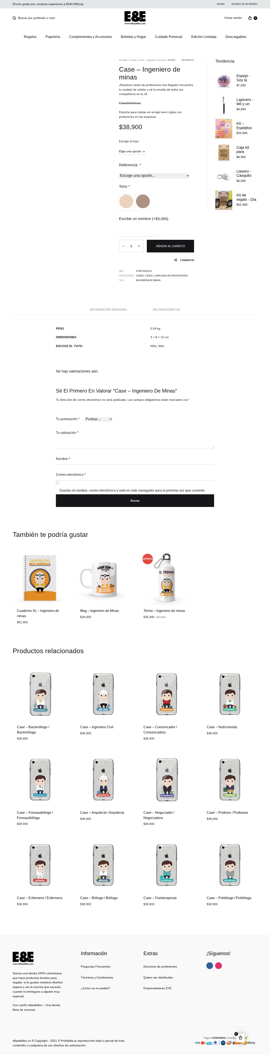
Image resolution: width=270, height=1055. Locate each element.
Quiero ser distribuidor (158, 977)
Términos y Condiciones (97, 977)
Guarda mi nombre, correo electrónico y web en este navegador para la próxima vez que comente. (132, 490)
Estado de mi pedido (244, 4)
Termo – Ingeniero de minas (164, 611)
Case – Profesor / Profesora (227, 812)
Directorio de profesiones (160, 966)
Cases (140, 275)
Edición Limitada (203, 37)
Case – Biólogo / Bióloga (98, 898)
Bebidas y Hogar (133, 37)
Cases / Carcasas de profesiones (166, 275)
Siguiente (188, 60)
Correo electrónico (71, 474)
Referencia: (130, 165)
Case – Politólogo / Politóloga (229, 898)
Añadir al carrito (170, 246)
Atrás (171, 60)
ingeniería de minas (148, 280)
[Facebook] (209, 965)
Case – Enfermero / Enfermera (39, 898)
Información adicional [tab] (108, 309)
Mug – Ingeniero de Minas (99, 611)
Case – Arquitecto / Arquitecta (102, 812)
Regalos (30, 37)
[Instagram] (218, 965)
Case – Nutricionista (222, 727)
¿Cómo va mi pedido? (95, 988)
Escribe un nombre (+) (143, 219)
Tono (124, 186)
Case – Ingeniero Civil (96, 727)
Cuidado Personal (168, 37)
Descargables (235, 37)
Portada (123, 60)
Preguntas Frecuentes (96, 966)
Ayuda (220, 4)
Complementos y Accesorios (90, 37)
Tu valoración (67, 432)
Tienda (133, 60)
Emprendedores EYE (157, 988)
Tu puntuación (67, 419)
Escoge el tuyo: (129, 141)
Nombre (63, 459)
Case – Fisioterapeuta (160, 898)
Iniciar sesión (233, 17)
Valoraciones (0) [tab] (166, 309)
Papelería (53, 37)
